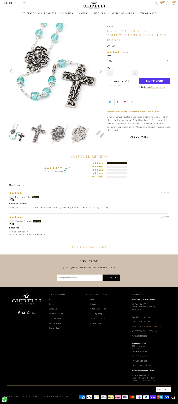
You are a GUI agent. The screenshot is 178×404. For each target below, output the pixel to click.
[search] (156, 3)
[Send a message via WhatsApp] (4, 399)
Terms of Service (55, 323)
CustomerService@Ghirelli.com (144, 380)
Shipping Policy (96, 314)
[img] (15, 193)
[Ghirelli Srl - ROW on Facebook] (19, 313)
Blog (50, 299)
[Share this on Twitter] (110, 102)
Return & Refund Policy (98, 309)
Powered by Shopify (60, 396)
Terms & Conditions (97, 318)
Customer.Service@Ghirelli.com (150, 326)
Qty (108, 68)
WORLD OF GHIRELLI (124, 13)
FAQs (92, 299)
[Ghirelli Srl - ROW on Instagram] (29, 313)
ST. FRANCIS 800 (32, 13)
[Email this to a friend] (132, 102)
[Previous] (11, 71)
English (8, 3)
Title (109, 55)
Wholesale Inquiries (56, 314)
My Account (94, 304)
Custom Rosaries (55, 318)
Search (51, 304)
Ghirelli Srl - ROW (20, 396)
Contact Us (28, 3)
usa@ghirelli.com (144, 366)
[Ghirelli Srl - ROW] (94, 4)
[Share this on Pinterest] (125, 102)
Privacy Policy (95, 323)
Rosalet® (50, 13)
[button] (113, 52)
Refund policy (54, 328)
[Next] (100, 71)
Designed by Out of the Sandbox (40, 396)
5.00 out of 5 (64, 168)
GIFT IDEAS (101, 13)
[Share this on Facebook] (117, 102)
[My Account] (167, 3)
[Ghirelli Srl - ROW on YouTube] (24, 313)
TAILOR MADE (148, 13)
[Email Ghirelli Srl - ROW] (33, 313)
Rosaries (67, 13)
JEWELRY (83, 13)
